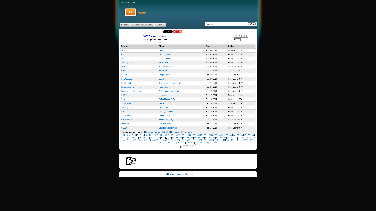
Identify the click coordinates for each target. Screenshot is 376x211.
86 (157, 140)
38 (249, 135)
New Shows (187, 132)
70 (232, 138)
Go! (252, 24)
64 (210, 138)
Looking (162, 95)
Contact (189, 174)
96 (194, 140)
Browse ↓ (161, 25)
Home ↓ (126, 25)
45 (140, 138)
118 (196, 143)
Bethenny (163, 103)
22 (190, 135)
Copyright (180, 174)
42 (129, 138)
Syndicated (126, 83)
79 (131, 140)
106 (237, 140)
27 (209, 135)
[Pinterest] (177, 31)
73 (243, 138)
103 (223, 140)
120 (206, 143)
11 (150, 135)
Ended (167, 132)
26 (205, 135)
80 (135, 140)
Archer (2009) (164, 54)
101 (213, 140)
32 (227, 135)
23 (194, 135)
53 (170, 138)
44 (137, 138)
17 (172, 135)
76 (254, 138)
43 (133, 138)
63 (206, 138)
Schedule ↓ (148, 25)
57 (184, 138)
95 (190, 140)
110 (160, 143)
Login (122, 2)
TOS (165, 174)
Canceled (159, 132)
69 (228, 138)
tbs (122, 58)
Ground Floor (164, 58)
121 (210, 143)
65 (214, 138)
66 (217, 138)
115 (183, 143)
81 (139, 140)
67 (221, 138)
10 (146, 135)
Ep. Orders (176, 132)
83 (146, 140)
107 (242, 140)
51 (162, 138)
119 (201, 143)
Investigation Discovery (131, 87)
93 (183, 140)
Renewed (149, 132)
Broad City (163, 107)
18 (175, 135)
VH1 (123, 71)
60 (195, 138)
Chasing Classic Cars (168, 128)
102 (218, 140)
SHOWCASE (126, 79)
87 (161, 140)
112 (169, 143)
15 (164, 135)
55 (177, 138)
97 (198, 140)
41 (126, 138)
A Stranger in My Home (169, 91)
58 (188, 138)
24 (198, 135)
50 (159, 138)
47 (148, 138)
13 (157, 135)
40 (122, 138)
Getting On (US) (166, 111)
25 (201, 135)
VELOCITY (126, 128)
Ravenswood (164, 124)
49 (155, 138)
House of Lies (165, 115)
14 (161, 135)
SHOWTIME (126, 115)
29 (216, 135)
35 (238, 135)
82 (142, 140)
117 (192, 143)
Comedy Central (128, 62)
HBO (123, 95)
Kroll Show (163, 62)
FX (122, 54)
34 (234, 135)
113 (174, 143)
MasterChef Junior (166, 66)
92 (179, 140)
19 (179, 135)
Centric (124, 75)
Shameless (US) (166, 120)
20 (183, 135)
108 (246, 140)
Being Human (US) (167, 99)
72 (239, 138)
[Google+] (174, 31)
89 (168, 140)
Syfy (123, 99)
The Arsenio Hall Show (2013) (171, 83)
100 (209, 140)
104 (227, 140)
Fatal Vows (163, 87)
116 (187, 143)
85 (153, 140)
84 (150, 140)
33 (231, 135)
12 (153, 135)
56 (181, 138)
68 (225, 138)
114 (178, 143)
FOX (123, 50)
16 (168, 135)
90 (172, 140)
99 (205, 140)
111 (165, 143)
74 (247, 138)
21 (187, 135)
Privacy (171, 174)
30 (220, 135)
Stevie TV (163, 71)
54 (173, 138)
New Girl (162, 50)
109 (251, 140)
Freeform (125, 124)
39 (253, 135)
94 (187, 140)
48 (151, 138)
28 (212, 135)
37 (245, 135)
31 (223, 135)
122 (215, 143)
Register (131, 2)
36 (242, 135)
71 (236, 138)
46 (144, 138)
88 (164, 140)
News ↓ (137, 25)
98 (201, 140)
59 (192, 138)
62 (203, 138)
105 (232, 140)
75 (250, 138)
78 (128, 140)
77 (124, 140)
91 (175, 140)
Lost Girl (162, 79)
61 (199, 138)
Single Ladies (164, 75)
